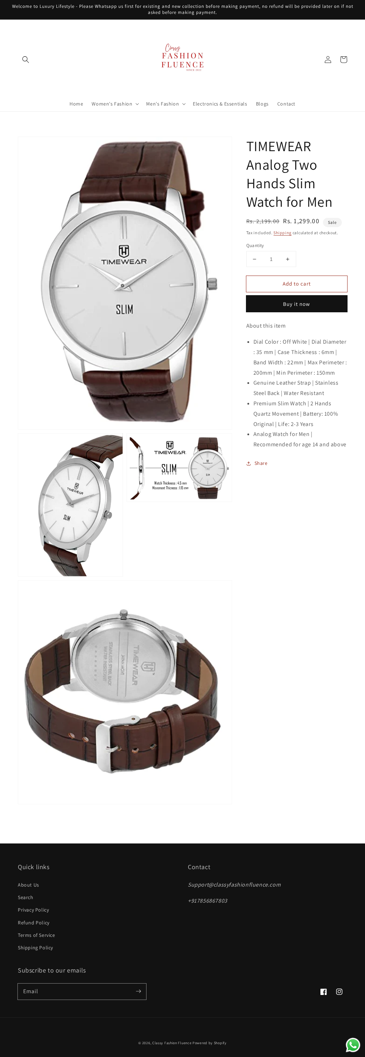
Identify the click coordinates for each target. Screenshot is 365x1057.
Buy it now (296, 304)
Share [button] (261, 463)
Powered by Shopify (209, 1043)
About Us (28, 885)
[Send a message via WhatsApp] (353, 1045)
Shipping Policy (35, 947)
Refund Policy (34, 922)
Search (26, 897)
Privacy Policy (33, 910)
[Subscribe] (138, 991)
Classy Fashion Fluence (171, 1043)
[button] (26, 59)
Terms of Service (36, 935)
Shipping (282, 232)
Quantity (255, 245)
